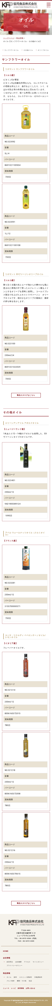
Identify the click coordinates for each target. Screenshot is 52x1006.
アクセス (27, 962)
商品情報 (6, 973)
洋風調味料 (38, 977)
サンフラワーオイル (11, 50)
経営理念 (10, 962)
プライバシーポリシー (14, 965)
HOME (5, 951)
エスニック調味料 (25, 977)
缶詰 (30, 981)
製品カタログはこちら (26, 395)
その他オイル (28, 50)
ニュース (6, 988)
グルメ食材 (11, 981)
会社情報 (6, 958)
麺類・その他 (21, 981)
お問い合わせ (30, 988)
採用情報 (21, 988)
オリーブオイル (43, 50)
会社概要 (18, 962)
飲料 (15, 977)
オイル (9, 977)
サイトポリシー (38, 962)
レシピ (13, 988)
